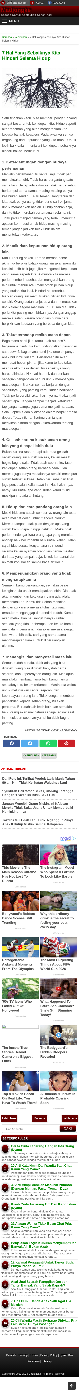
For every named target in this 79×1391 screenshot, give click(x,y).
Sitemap (46, 1361)
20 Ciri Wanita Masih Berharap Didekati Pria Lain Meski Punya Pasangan (44, 1322)
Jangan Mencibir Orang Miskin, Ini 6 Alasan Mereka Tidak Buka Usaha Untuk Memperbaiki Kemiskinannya (37, 807)
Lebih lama (70, 1118)
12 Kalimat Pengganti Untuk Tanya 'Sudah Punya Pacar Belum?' (43, 1264)
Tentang (23, 1355)
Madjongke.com (16, 2)
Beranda (39, 1118)
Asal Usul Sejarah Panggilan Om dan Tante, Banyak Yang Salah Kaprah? (39, 1283)
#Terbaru (49, 755)
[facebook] (11, 743)
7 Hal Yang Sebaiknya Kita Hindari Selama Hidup (31, 55)
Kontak (39, 2)
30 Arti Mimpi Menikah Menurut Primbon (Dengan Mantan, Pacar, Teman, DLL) (41, 1186)
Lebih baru (9, 1118)
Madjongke (16, 10)
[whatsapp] (48, 743)
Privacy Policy (48, 1355)
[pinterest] (66, 743)
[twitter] (29, 743)
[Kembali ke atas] (72, 1386)
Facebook (59, 2)
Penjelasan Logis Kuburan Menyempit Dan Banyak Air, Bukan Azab (44, 1244)
